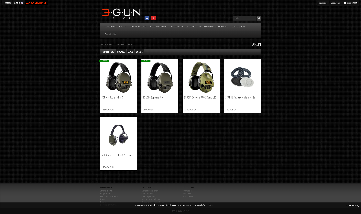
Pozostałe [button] (110, 33)
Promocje (187, 190)
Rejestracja (323, 3)
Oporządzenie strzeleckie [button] (213, 26)
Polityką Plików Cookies (203, 205)
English (17, 3)
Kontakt (103, 202)
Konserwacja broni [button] (115, 26)
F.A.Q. (102, 199)
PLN (352, 3)
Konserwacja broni (150, 190)
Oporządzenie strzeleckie (152, 202)
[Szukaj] (259, 18)
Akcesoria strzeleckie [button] (183, 26)
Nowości (187, 193)
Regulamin (105, 193)
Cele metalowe (148, 193)
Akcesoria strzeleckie (150, 199)
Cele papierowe (148, 196)
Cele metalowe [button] (138, 26)
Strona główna (107, 190)
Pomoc (8, 3)
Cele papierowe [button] (158, 26)
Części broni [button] (238, 26)
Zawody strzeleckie (36, 2)
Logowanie (335, 3)
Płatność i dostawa (109, 196)
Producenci (188, 196)
